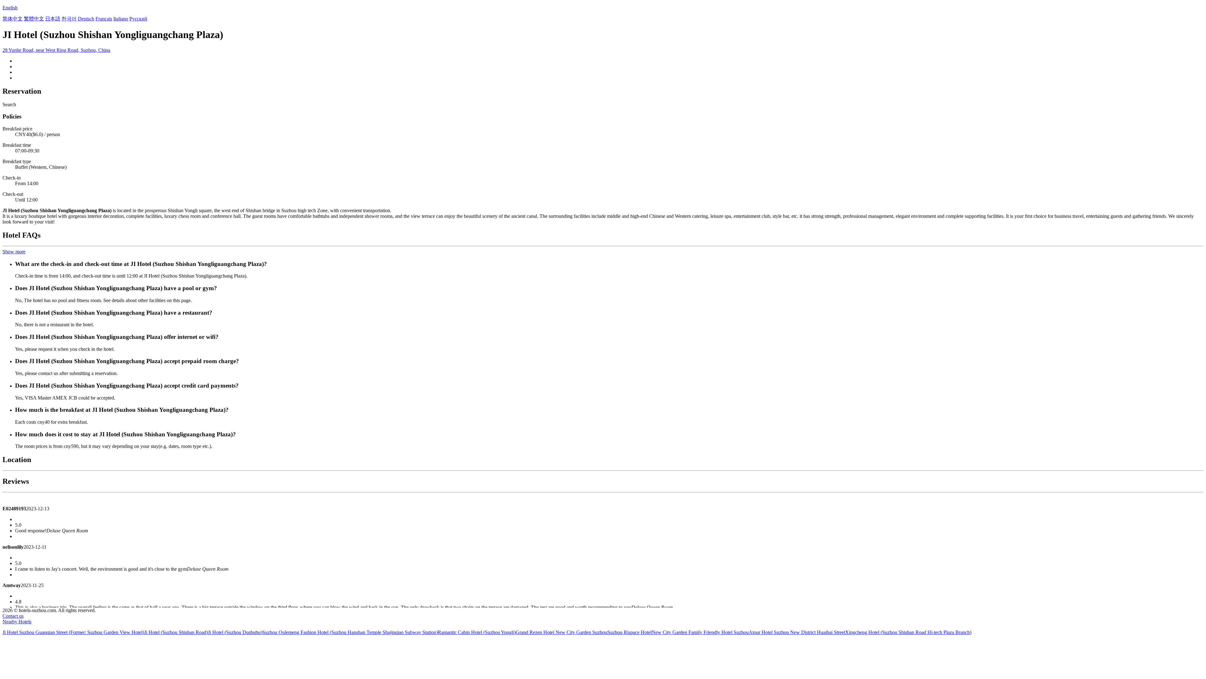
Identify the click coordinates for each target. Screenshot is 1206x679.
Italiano (120, 18)
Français (103, 18)
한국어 (69, 18)
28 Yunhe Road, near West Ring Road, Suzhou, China (56, 50)
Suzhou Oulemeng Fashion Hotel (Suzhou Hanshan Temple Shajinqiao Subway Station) (350, 632)
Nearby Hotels (17, 621)
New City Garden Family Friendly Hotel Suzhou (700, 632)
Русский (138, 18)
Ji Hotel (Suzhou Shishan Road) (176, 632)
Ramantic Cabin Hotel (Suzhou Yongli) (477, 632)
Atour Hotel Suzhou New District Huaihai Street (797, 632)
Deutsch (86, 18)
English (10, 7)
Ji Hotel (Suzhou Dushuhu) (235, 632)
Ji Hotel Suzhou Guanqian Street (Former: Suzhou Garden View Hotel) (73, 632)
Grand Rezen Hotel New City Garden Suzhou (561, 632)
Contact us (13, 616)
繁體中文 (34, 18)
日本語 (52, 18)
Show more (14, 251)
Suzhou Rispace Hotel (629, 632)
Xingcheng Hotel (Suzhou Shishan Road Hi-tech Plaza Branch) (908, 632)
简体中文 (13, 18)
